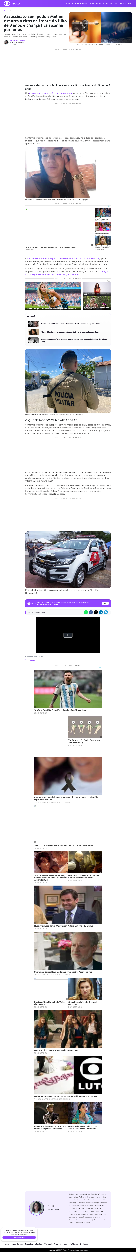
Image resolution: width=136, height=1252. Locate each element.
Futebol (114, 3)
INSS (129, 3)
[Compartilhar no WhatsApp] (86, 609)
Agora (105, 3)
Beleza (123, 3)
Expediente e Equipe (33, 1182)
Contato (63, 1182)
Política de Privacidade (78, 1182)
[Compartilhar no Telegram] (106, 609)
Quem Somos (17, 1182)
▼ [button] (124, 44)
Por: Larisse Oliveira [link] (17, 40)
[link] (36, 1145)
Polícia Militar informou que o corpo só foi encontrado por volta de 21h (63, 255)
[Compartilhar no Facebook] (91, 609)
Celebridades (95, 3)
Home (68, 3)
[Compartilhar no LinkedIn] (101, 609)
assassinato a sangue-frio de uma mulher (50, 93)
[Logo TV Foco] (12, 3)
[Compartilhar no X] (96, 609)
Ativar (105, 600)
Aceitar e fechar (19, 1237)
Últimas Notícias (79, 3)
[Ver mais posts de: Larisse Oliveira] (6, 42)
